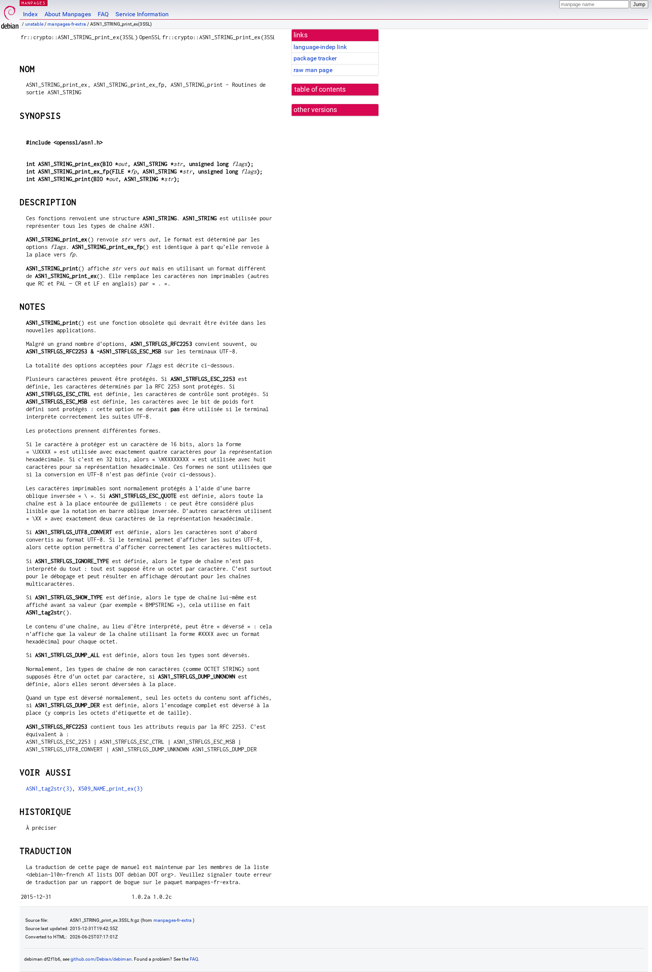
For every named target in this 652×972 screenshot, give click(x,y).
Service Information (142, 14)
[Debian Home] (9, 15)
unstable (34, 24)
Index (30, 14)
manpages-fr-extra (67, 24)
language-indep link (320, 47)
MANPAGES (34, 2)
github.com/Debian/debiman (101, 959)
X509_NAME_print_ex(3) (110, 788)
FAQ (103, 14)
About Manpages (68, 14)
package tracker (315, 58)
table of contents (320, 89)
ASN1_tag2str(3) (49, 788)
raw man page (313, 70)
